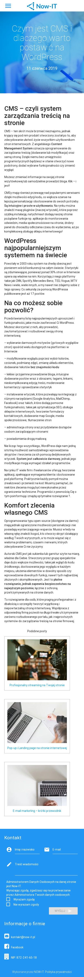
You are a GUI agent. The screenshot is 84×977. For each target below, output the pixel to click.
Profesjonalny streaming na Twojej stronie (37, 685)
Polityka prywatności (58, 972)
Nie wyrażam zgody (26, 904)
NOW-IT (39, 972)
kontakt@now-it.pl (22, 937)
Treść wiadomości (26, 864)
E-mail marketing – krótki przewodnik (37, 811)
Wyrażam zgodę (24, 899)
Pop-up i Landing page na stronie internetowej (37, 748)
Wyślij (60, 911)
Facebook (16, 947)
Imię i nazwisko (24, 849)
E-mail (57, 849)
